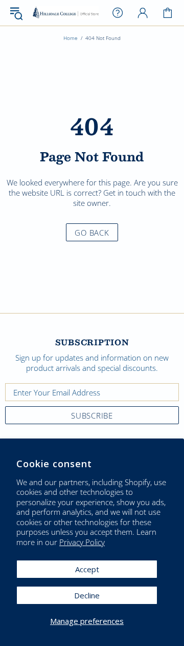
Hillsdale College (66, 12)
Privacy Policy (82, 542)
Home (70, 37)
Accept (87, 569)
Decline (87, 595)
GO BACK (92, 232)
